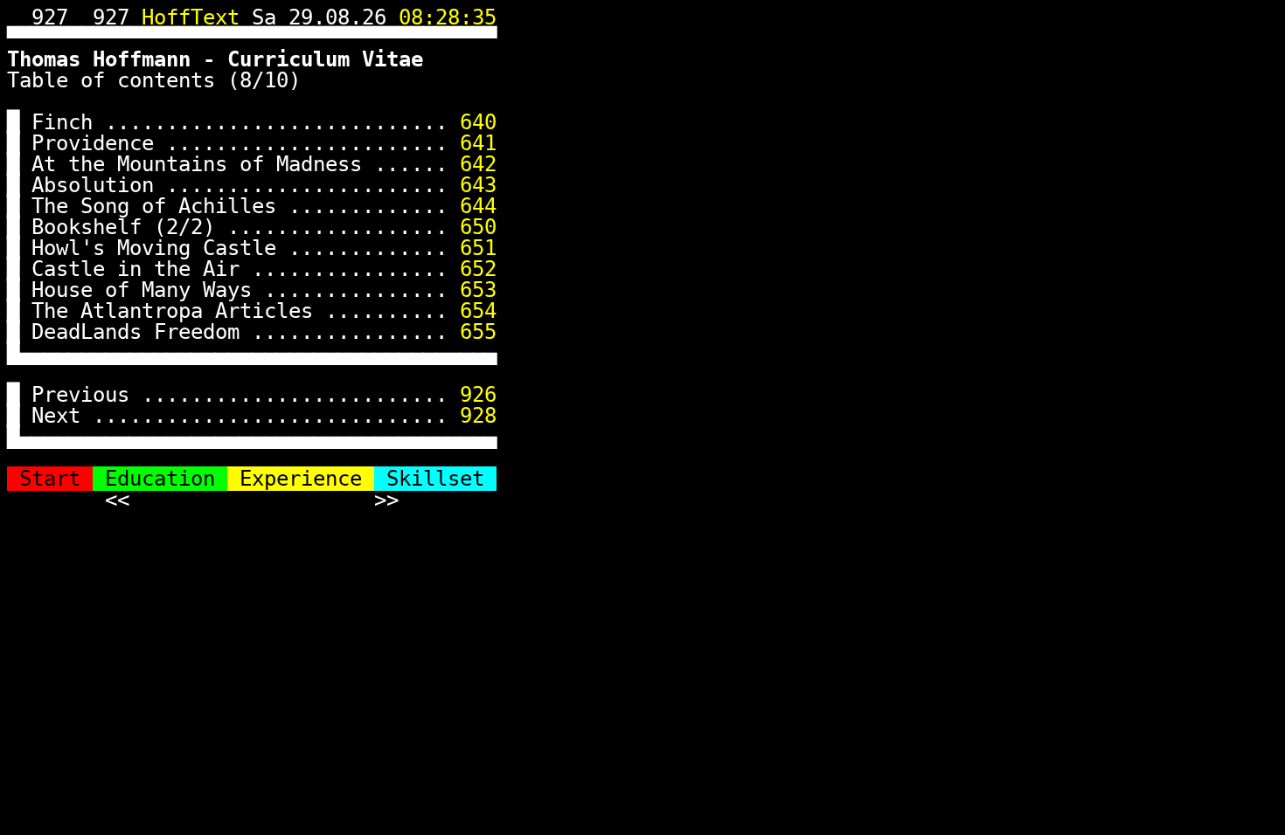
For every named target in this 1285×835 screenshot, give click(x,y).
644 (478, 206)
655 (478, 332)
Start (49, 478)
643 (478, 185)
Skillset (435, 478)
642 (478, 164)
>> (386, 499)
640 (478, 122)
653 (478, 290)
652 (478, 269)
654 (478, 311)
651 (478, 248)
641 (478, 143)
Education (160, 478)
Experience (301, 478)
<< (117, 499)
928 (478, 416)
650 (478, 227)
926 (478, 395)
